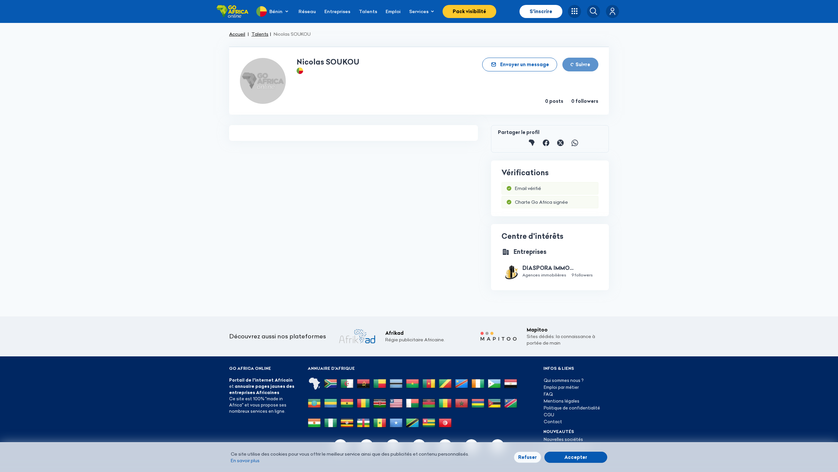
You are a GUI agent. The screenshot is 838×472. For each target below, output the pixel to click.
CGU (549, 414)
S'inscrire (541, 11)
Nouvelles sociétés (563, 439)
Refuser (527, 457)
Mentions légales (561, 401)
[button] (612, 11)
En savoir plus (245, 460)
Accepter (575, 457)
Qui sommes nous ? (563, 380)
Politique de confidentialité (572, 407)
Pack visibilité (469, 11)
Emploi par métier (561, 387)
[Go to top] (632, 436)
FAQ (548, 394)
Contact (553, 421)
